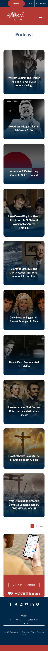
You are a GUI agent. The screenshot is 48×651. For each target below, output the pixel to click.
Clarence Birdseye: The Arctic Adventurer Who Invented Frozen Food (24, 272)
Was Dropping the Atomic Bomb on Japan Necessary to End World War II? (24, 504)
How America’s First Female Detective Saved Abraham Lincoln (24, 411)
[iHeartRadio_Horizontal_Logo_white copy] (24, 592)
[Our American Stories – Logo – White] (15, 10)
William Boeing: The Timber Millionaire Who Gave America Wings (24, 81)
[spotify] (37, 604)
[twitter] (15, 604)
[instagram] (21, 604)
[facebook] (10, 604)
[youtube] (26, 604)
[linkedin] (32, 604)
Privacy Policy (24, 635)
